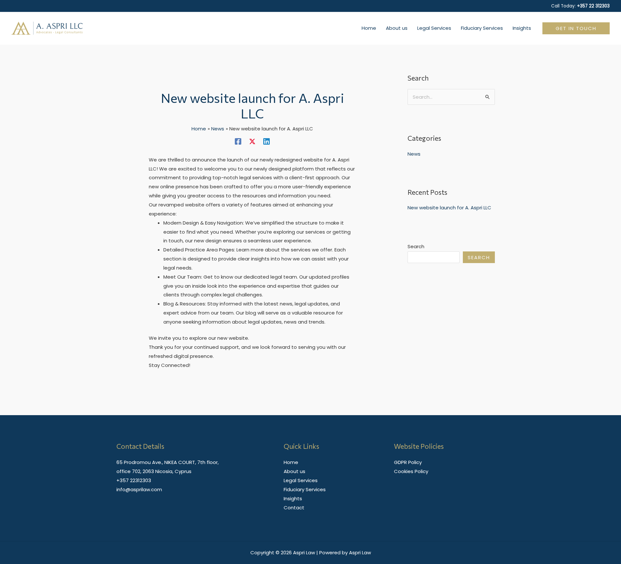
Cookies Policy (411, 471)
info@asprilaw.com (139, 489)
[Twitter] (252, 141)
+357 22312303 (133, 480)
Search (416, 246)
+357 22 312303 (593, 6)
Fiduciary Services (305, 489)
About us (294, 471)
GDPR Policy (408, 462)
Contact (294, 507)
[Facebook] (238, 141)
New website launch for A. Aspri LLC (449, 207)
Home (291, 462)
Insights (293, 498)
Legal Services (301, 480)
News (414, 153)
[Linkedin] (266, 141)
